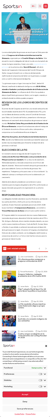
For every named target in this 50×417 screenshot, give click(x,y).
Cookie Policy (19, 414)
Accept (25, 394)
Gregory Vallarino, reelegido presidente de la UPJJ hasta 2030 (32, 275)
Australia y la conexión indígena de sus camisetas (32, 320)
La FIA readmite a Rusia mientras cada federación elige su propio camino (32, 306)
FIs (26, 24)
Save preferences (25, 408)
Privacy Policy (31, 414)
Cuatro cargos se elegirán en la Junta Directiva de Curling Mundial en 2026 (32, 336)
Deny (25, 401)
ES (33, 6)
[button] (46, 346)
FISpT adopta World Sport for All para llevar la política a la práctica (32, 290)
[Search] (40, 6)
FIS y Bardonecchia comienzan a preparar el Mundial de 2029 (31, 260)
